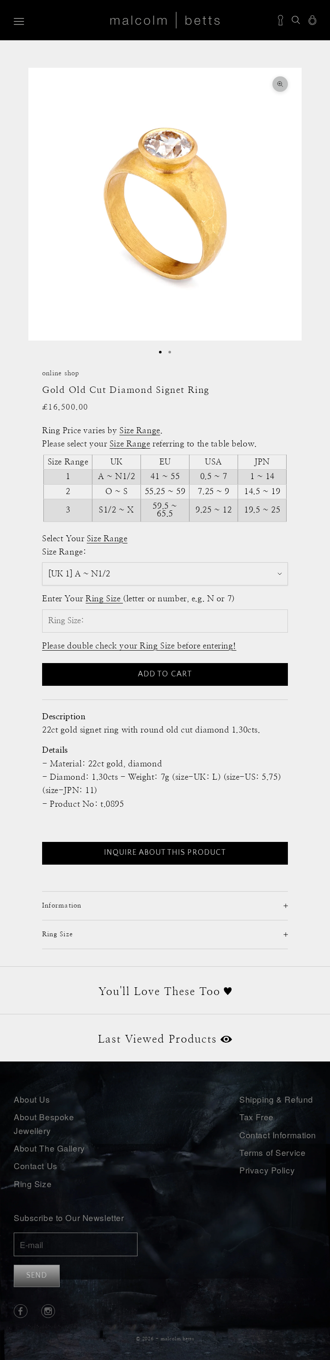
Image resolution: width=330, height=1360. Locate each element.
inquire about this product (165, 852)
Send (36, 1275)
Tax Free (256, 1116)
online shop (60, 373)
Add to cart (165, 674)
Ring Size (33, 1183)
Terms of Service (272, 1152)
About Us (32, 1099)
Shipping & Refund (276, 1099)
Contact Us (36, 1165)
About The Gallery (49, 1148)
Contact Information (277, 1134)
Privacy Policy (267, 1170)
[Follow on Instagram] (48, 1311)
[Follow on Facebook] (21, 1311)
